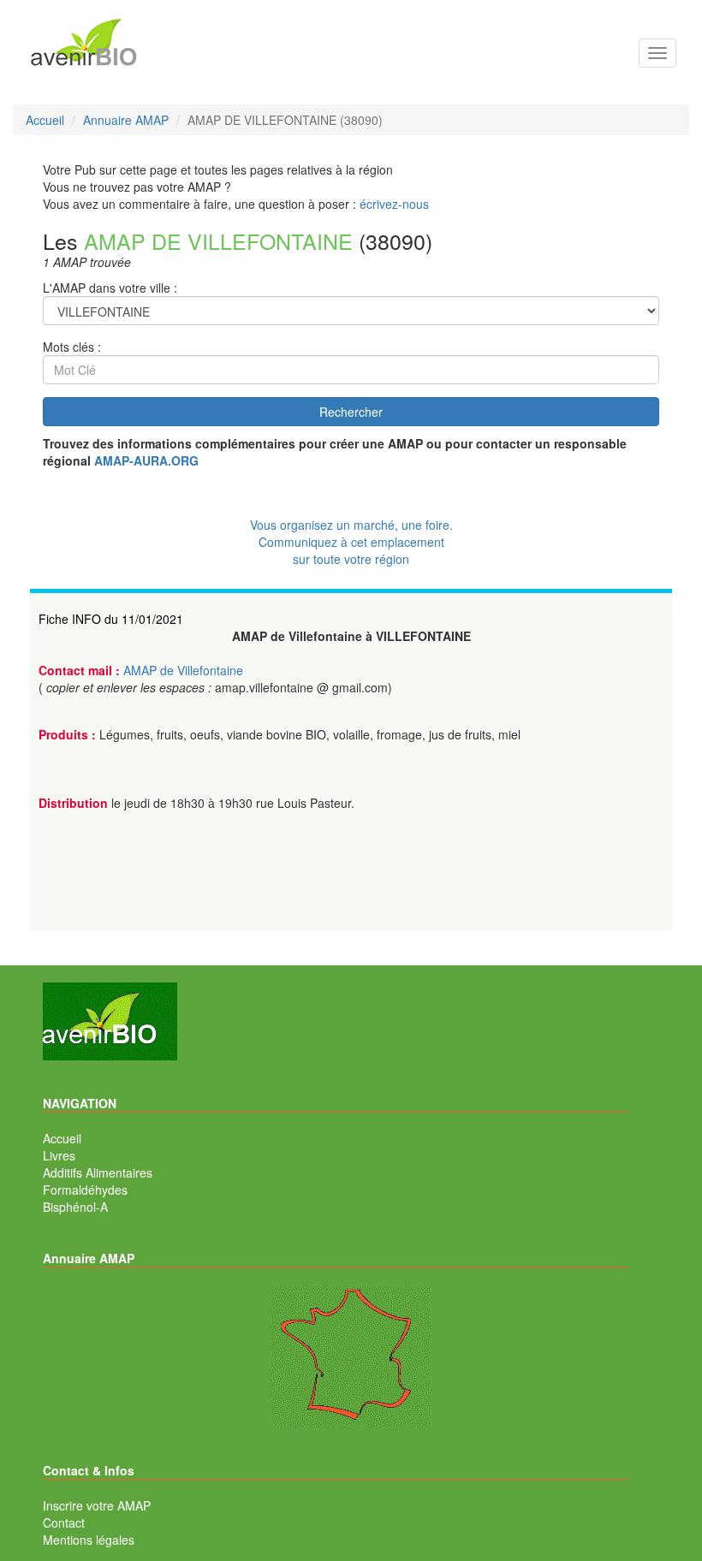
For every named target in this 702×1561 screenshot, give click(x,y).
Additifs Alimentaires (97, 1172)
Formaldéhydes (85, 1189)
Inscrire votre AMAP (97, 1505)
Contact (64, 1522)
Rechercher (351, 411)
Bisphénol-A (75, 1206)
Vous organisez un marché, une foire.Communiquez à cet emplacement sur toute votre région (351, 541)
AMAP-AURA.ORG (146, 460)
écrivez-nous (394, 203)
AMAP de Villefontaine (183, 670)
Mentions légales (88, 1539)
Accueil (62, 1138)
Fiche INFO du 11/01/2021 (111, 618)
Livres (59, 1155)
